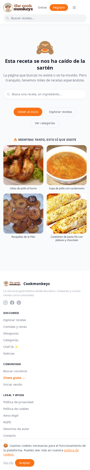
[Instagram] (5, 303)
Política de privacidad (18, 402)
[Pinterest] (19, 303)
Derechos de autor (16, 429)
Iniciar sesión (12, 384)
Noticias (9, 353)
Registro (59, 7)
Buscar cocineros (15, 371)
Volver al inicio (28, 112)
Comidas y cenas (15, 327)
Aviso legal (10, 415)
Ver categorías (45, 123)
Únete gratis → (14, 378)
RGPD (7, 422)
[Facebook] (12, 303)
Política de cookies (16, 409)
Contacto (9, 436)
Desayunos (11, 333)
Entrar (42, 7)
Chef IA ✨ (10, 347)
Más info (8, 463)
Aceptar (24, 463)
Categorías (10, 340)
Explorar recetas (60, 112)
